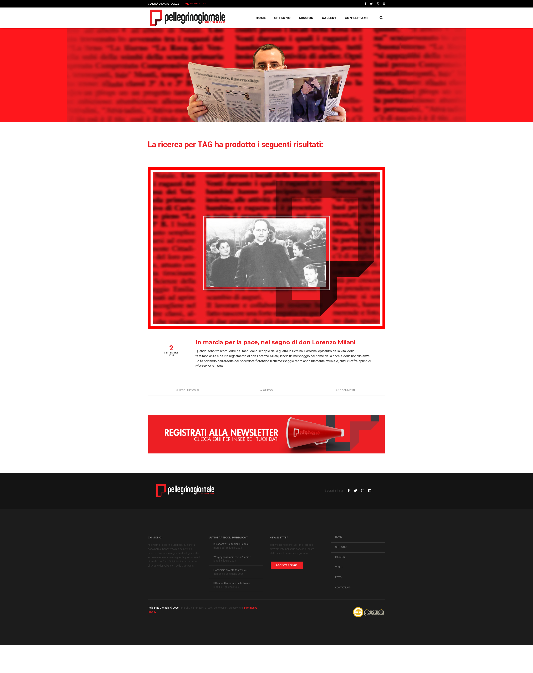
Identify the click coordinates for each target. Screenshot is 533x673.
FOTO (338, 577)
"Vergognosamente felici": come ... (233, 557)
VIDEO (338, 567)
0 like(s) (268, 390)
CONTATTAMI (343, 587)
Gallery (329, 18)
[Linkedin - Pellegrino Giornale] (383, 3)
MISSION (340, 557)
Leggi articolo (189, 390)
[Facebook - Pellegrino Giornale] (365, 3)
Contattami (356, 18)
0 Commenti (347, 390)
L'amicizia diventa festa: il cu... (231, 570)
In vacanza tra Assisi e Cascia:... (232, 544)
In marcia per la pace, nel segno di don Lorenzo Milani (275, 342)
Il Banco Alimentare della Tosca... (232, 583)
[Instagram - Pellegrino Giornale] (378, 3)
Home (261, 18)
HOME (338, 536)
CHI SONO (341, 547)
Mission (306, 18)
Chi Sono (282, 18)
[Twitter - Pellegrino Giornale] (371, 3)
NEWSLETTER (197, 3)
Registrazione (287, 565)
